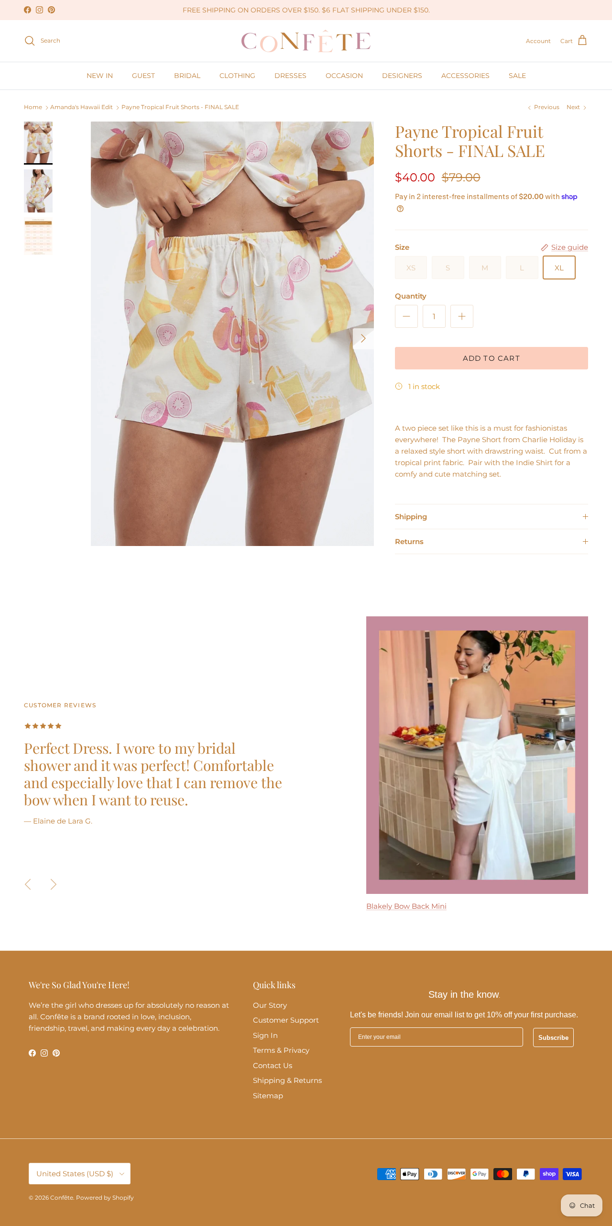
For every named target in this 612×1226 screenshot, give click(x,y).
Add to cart (491, 358)
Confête (61, 1197)
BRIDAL (187, 75)
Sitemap (268, 1095)
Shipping (411, 516)
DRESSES (290, 75)
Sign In (265, 1035)
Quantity (410, 296)
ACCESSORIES (465, 75)
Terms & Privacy (281, 1050)
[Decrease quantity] (406, 316)
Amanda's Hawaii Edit (81, 107)
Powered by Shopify (105, 1197)
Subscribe (553, 1037)
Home (33, 107)
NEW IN (100, 75)
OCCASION (344, 75)
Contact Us (272, 1065)
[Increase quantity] (461, 316)
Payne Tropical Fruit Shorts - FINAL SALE (180, 107)
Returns (409, 541)
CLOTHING (237, 75)
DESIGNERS (402, 75)
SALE (517, 75)
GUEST (143, 75)
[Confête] (306, 41)
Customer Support (286, 1020)
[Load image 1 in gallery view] (232, 334)
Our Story (270, 1005)
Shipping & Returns (287, 1080)
